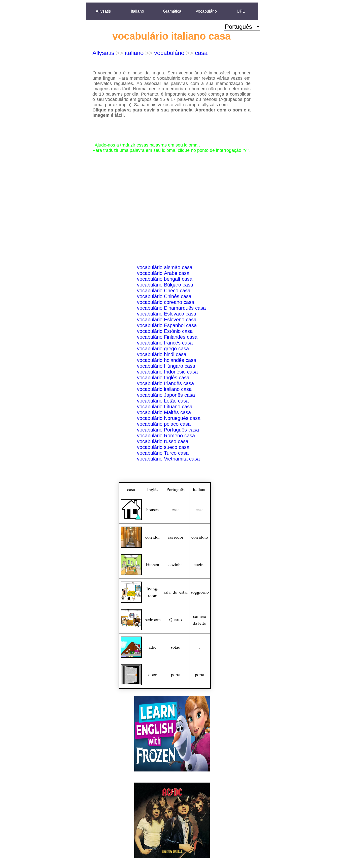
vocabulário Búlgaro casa (165, 285)
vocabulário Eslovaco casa (166, 314)
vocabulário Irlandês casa (165, 383)
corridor (152, 537)
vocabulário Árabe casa (163, 273)
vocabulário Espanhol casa (167, 325)
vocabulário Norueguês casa (168, 418)
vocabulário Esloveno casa (166, 319)
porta (175, 674)
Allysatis (103, 11)
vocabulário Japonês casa (166, 395)
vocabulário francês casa (165, 343)
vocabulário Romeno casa (166, 435)
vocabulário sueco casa (163, 447)
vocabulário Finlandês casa (167, 337)
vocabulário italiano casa (164, 389)
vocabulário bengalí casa (164, 279)
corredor (175, 537)
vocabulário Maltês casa (164, 412)
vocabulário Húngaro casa (166, 366)
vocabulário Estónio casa (165, 331)
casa (201, 52)
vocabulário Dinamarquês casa (171, 308)
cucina (199, 564)
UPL (241, 11)
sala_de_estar (175, 592)
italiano (137, 11)
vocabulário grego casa (163, 348)
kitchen (152, 564)
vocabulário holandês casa (166, 360)
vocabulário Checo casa (163, 290)
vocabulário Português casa (168, 430)
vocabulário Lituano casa (164, 406)
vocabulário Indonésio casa (167, 372)
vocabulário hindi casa (161, 354)
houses (152, 509)
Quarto (175, 619)
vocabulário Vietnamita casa (168, 459)
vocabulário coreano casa (165, 302)
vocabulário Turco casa (163, 453)
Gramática (172, 11)
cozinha (175, 564)
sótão (175, 647)
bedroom (153, 619)
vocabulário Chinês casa (164, 296)
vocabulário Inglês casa (163, 377)
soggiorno (200, 592)
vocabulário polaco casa (164, 424)
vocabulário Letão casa (163, 401)
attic (152, 647)
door (152, 674)
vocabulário (206, 11)
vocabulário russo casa (162, 441)
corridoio (199, 537)
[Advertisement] (172, 196)
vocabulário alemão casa (164, 267)
